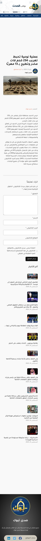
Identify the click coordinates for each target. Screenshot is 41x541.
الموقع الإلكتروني (31, 238)
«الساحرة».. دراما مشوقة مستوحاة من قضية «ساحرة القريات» (21, 439)
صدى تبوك (29, 109)
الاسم (35, 218)
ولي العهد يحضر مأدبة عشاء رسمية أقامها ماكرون (22, 360)
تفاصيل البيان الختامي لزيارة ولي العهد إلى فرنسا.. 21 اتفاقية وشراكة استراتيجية (22, 283)
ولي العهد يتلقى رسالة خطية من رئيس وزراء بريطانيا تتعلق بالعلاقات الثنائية (21, 379)
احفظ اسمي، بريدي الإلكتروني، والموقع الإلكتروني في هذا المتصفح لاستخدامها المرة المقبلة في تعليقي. (21, 251)
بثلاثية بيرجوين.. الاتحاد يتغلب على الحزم (23, 343)
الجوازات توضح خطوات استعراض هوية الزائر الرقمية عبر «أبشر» (21, 417)
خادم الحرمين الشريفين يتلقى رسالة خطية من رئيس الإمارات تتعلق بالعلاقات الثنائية (21, 397)
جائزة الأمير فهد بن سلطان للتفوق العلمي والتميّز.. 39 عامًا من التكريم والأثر (22, 306)
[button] (20, 538)
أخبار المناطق (18, 69)
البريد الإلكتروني (32, 228)
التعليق (34, 194)
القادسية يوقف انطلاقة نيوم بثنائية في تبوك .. (21, 326)
